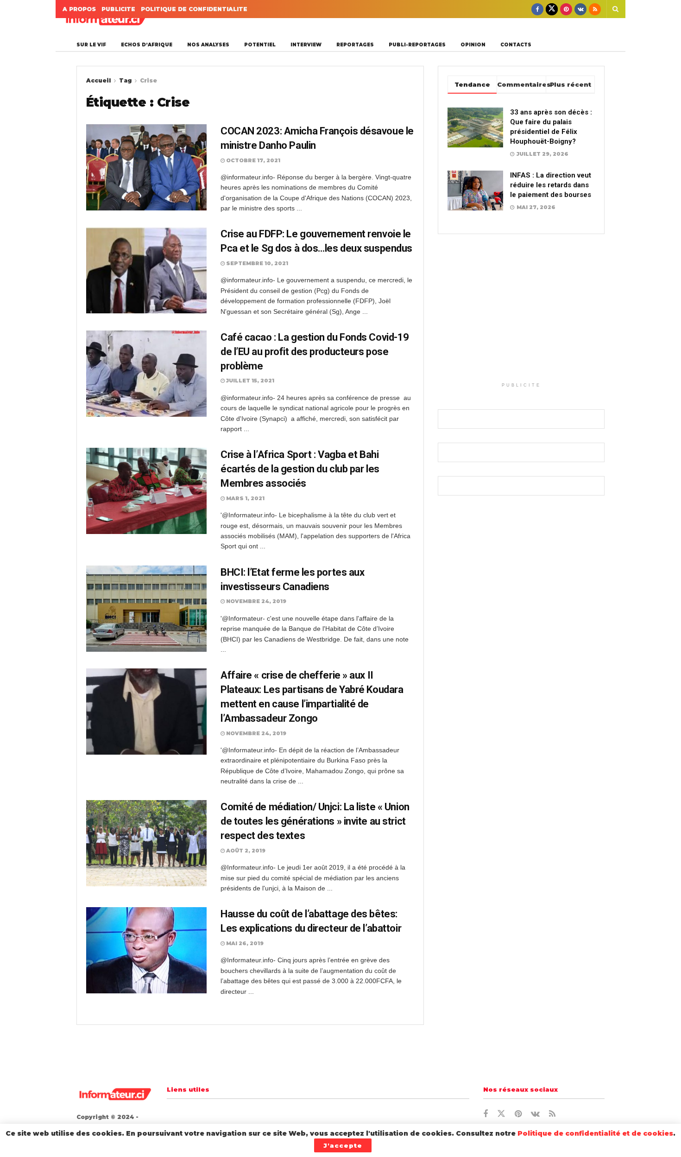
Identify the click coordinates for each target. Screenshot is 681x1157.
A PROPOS (79, 9)
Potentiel (260, 45)
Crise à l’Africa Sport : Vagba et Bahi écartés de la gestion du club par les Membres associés (300, 469)
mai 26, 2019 (244, 943)
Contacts (515, 45)
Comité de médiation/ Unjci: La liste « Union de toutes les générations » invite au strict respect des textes (315, 821)
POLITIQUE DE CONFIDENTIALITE (194, 9)
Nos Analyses (208, 45)
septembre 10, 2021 (256, 263)
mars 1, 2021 (245, 498)
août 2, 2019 (245, 850)
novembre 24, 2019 (255, 601)
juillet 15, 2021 (249, 380)
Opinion (473, 45)
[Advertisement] (521, 313)
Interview (306, 45)
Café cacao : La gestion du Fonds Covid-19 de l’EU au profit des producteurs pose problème (315, 351)
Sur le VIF (91, 45)
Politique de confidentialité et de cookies (595, 1133)
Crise (148, 80)
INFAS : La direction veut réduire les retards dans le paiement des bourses (550, 185)
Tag (125, 80)
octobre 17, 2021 (252, 160)
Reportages (355, 45)
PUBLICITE (118, 9)
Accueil (98, 80)
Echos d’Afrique (146, 45)
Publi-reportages (417, 45)
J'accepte (342, 1145)
